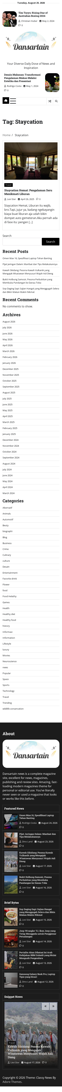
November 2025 (11, 374)
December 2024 (10, 439)
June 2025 (7, 404)
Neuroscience (10, 661)
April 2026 (8, 345)
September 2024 (11, 457)
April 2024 (8, 487)
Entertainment (10, 572)
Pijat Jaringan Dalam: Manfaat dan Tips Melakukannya (30, 264)
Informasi (7, 631)
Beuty (6, 525)
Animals (7, 513)
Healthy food (9, 620)
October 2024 (9, 451)
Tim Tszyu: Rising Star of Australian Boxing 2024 (33, 14)
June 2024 (7, 475)
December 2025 (10, 369)
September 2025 (11, 386)
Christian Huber (29, 20)
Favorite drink (10, 578)
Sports (6, 685)
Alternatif (7, 507)
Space (6, 679)
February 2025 (10, 428)
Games (6, 602)
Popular (7, 673)
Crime (6, 549)
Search (7, 236)
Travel (9, 185)
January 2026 (9, 362)
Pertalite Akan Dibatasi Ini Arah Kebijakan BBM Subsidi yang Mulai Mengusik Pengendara (37, 955)
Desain (6, 566)
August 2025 (9, 392)
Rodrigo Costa (14, 86)
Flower (6, 584)
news (5, 667)
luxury (6, 649)
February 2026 (10, 357)
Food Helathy (10, 596)
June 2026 (7, 333)
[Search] (56, 101)
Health (6, 608)
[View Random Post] (49, 101)
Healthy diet (9, 614)
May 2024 (7, 481)
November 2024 (11, 445)
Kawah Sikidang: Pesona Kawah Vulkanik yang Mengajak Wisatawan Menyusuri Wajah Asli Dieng (28, 272)
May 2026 (7, 339)
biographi (7, 531)
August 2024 (9, 463)
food (5, 590)
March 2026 (8, 351)
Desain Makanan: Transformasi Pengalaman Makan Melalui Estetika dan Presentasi (22, 78)
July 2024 (7, 469)
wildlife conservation (13, 708)
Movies (6, 655)
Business (7, 543)
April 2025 (8, 416)
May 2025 (7, 410)
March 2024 (8, 493)
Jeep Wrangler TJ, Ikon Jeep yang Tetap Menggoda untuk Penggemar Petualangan (37, 933)
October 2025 (9, 380)
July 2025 (7, 398)
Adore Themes (12, 1082)
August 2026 (9, 321)
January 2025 (9, 434)
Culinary (7, 554)
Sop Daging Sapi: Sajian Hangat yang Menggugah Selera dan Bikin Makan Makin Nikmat (31, 290)
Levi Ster (11, 199)
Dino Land (27, 841)
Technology (8, 690)
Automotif (8, 519)
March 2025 (8, 422)
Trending (7, 702)
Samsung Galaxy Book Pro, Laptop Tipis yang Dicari (37, 975)
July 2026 (7, 327)
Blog (5, 537)
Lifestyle (7, 643)
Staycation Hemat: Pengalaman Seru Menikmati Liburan (28, 192)
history (6, 625)
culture (6, 560)
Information (9, 637)
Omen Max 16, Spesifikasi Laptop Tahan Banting (27, 258)
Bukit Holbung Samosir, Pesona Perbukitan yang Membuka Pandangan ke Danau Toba (27, 281)
